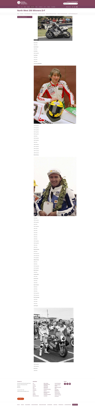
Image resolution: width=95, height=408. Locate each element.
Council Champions (58, 383)
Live (33, 383)
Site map (18, 404)
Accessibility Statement (68, 404)
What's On (34, 388)
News (34, 387)
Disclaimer (22, 404)
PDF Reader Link (61, 404)
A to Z (34, 391)
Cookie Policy (55, 404)
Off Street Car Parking (47, 389)
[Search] (77, 4)
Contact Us (34, 390)
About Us (45, 390)
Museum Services (34, 13)
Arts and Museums (27, 13)
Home (18, 13)
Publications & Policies (47, 394)
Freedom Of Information (34, 404)
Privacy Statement (27, 404)
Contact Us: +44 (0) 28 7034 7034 (72, 1)
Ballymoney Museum (41, 13)
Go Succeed (57, 396)
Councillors (45, 395)
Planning (34, 394)
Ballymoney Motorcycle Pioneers (51, 13)
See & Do (21, 13)
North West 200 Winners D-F (72, 13)
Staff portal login (75, 404)
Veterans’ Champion (58, 394)
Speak (20, 398)
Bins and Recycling (36, 395)
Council (34, 384)
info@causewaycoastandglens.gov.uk (23, 391)
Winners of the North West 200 (62, 13)
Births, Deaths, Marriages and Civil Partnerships (47, 384)
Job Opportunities (49, 404)
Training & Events (57, 393)
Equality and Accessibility (42, 404)
